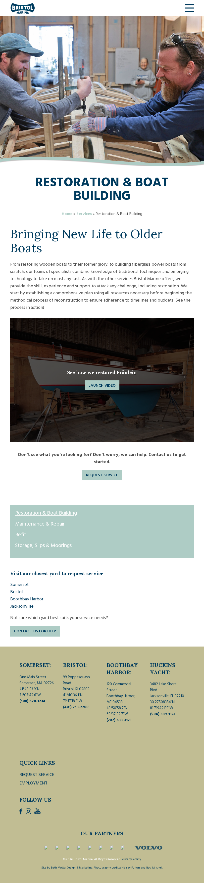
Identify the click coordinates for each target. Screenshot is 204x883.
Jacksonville (22, 606)
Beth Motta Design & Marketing (72, 868)
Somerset (19, 584)
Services (84, 214)
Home (67, 214)
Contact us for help (35, 631)
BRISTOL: (75, 665)
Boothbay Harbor (26, 599)
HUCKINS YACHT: (162, 669)
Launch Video (102, 385)
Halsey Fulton (131, 868)
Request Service (36, 775)
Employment (33, 783)
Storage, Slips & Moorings (43, 545)
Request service (102, 475)
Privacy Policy (131, 859)
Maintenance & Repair (40, 524)
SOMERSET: (35, 665)
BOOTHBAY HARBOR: (122, 669)
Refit (20, 534)
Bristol (16, 592)
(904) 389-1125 (162, 714)
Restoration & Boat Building (46, 513)
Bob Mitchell (154, 868)
